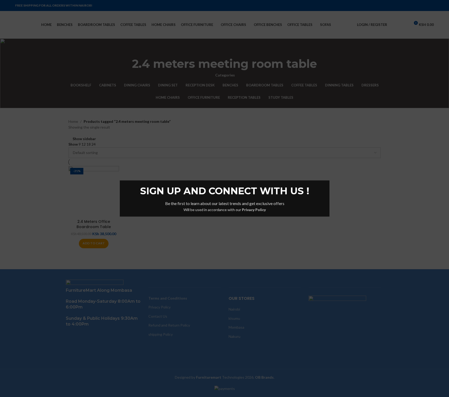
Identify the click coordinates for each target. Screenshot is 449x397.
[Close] (326, 173)
